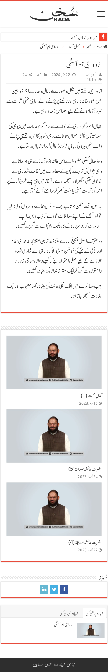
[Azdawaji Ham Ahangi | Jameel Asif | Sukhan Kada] (64, 589)
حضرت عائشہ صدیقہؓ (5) (85, 469)
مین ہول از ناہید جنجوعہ (83, 37)
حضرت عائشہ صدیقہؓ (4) (85, 542)
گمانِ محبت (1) (91, 396)
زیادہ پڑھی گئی (94, 613)
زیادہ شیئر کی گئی (69, 613)
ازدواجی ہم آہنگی (64, 625)
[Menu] (101, 14)
